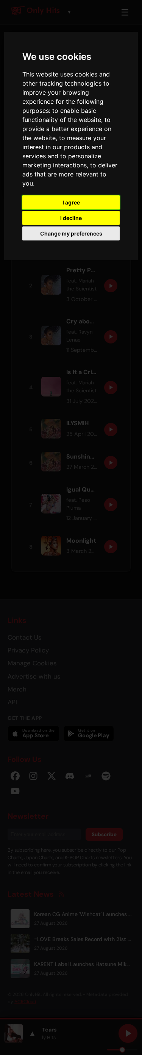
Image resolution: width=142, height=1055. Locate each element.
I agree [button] (71, 202)
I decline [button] (71, 218)
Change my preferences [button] (71, 233)
